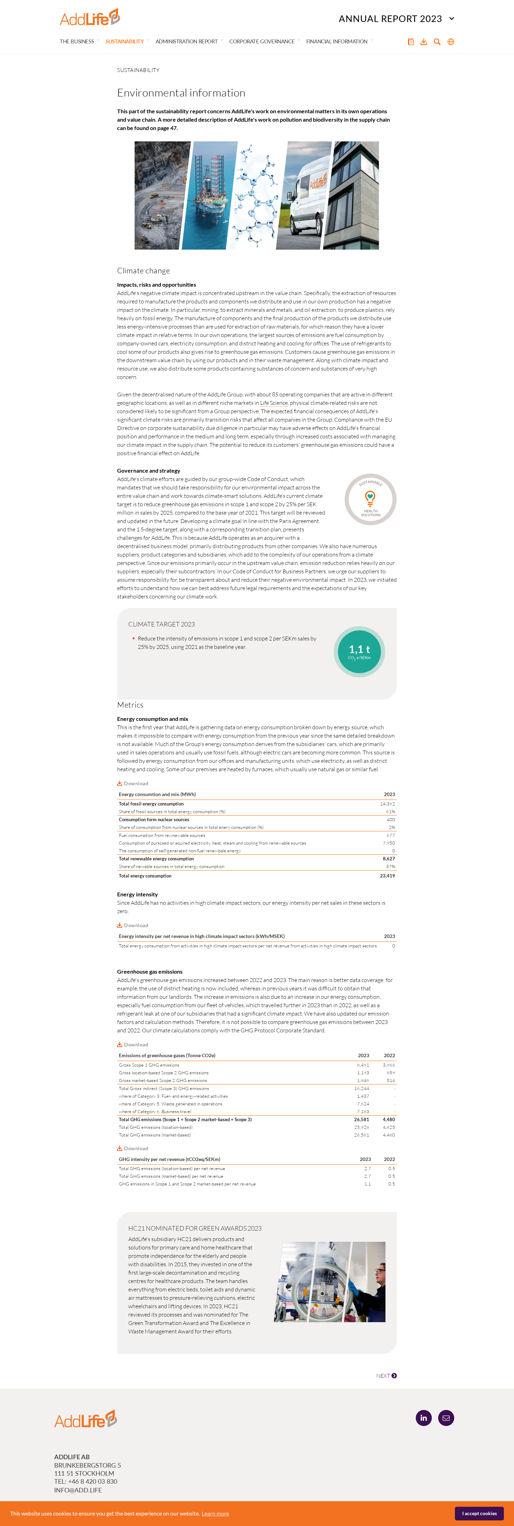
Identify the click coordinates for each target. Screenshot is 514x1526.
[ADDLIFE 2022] (90, 17)
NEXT (383, 1375)
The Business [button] (77, 41)
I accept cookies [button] (479, 1513)
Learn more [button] (215, 1513)
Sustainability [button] (124, 41)
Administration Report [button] (187, 41)
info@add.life (78, 1490)
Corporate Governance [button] (261, 41)
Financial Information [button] (336, 41)
